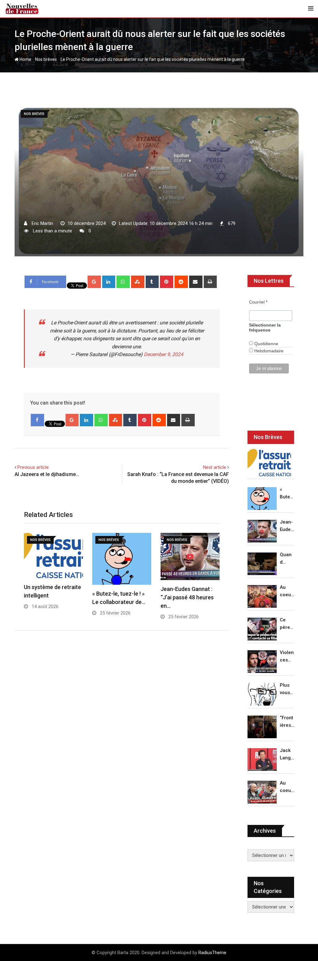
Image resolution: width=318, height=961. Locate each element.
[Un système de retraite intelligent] (269, 462)
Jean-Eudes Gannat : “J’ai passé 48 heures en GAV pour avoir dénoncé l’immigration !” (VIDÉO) (287, 526)
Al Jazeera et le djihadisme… (47, 474)
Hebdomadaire (268, 350)
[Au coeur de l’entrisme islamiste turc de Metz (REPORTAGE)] (262, 792)
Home (25, 59)
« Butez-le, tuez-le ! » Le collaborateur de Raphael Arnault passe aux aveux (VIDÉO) (287, 494)
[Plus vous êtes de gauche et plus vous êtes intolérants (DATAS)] (262, 694)
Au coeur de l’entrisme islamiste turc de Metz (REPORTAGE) (287, 787)
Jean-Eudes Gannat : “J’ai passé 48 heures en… (187, 597)
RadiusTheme (212, 952)
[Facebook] (37, 420)
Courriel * (258, 302)
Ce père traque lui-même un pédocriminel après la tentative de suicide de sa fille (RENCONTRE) (287, 624)
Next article (214, 467)
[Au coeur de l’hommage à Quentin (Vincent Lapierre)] (262, 596)
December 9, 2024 (163, 354)
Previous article (33, 467)
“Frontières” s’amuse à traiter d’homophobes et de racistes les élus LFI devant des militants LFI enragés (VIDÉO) (287, 722)
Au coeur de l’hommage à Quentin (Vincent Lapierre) (287, 591)
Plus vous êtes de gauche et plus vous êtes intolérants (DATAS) (287, 689)
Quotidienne (265, 343)
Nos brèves (46, 59)
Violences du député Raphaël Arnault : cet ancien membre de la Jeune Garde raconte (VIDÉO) (287, 657)
